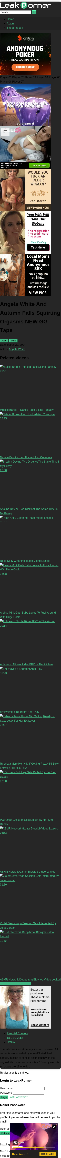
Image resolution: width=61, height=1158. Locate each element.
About (4, 340)
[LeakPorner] (25, 7)
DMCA (11, 1042)
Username (6, 1088)
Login (4, 1097)
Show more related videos (15, 983)
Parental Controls (17, 1033)
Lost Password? (18, 1097)
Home (10, 19)
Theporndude (15, 27)
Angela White (17, 349)
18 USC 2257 (15, 1037)
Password (6, 1092)
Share (13, 340)
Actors (10, 23)
